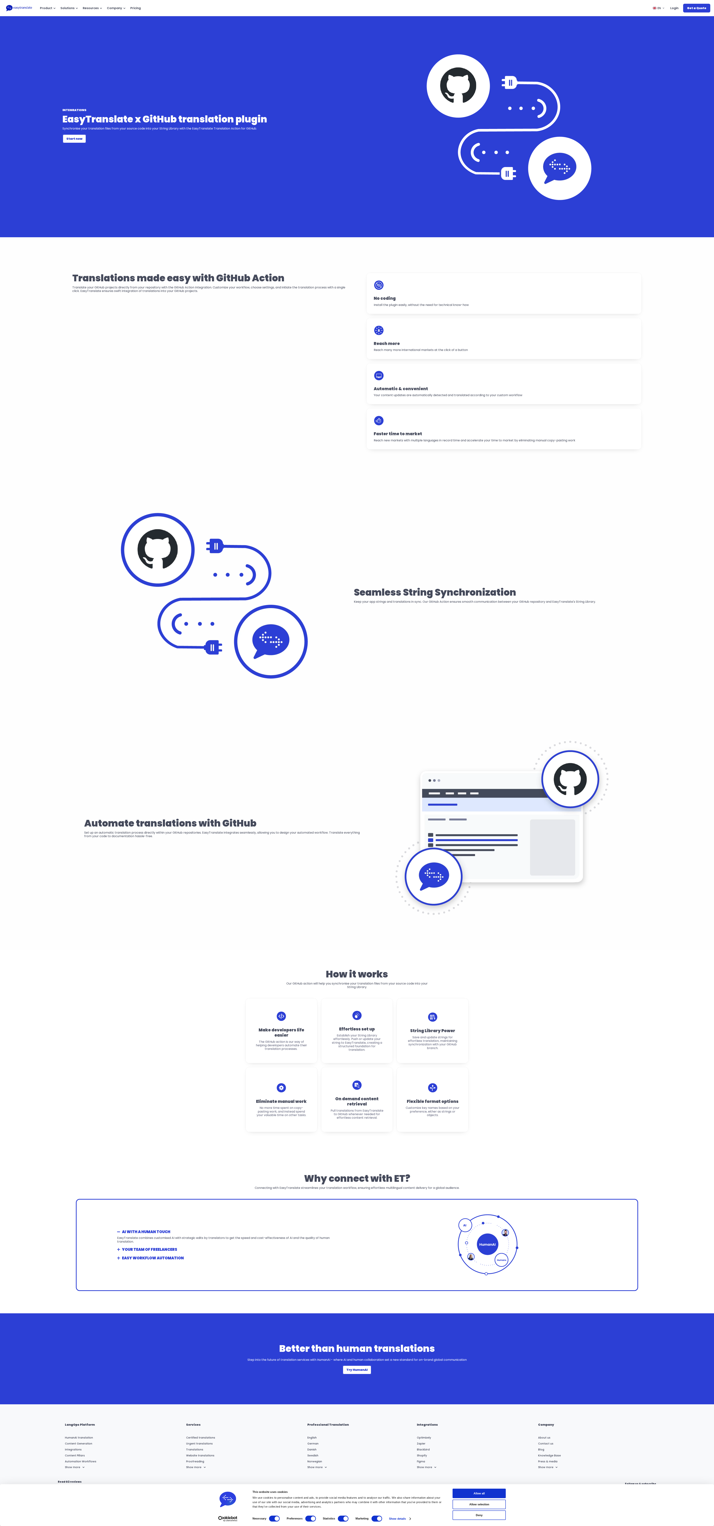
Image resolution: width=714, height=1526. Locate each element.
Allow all (479, 1493)
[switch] (310, 1519)
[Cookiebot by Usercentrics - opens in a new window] (228, 1519)
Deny (479, 1515)
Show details (397, 1518)
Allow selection (479, 1504)
